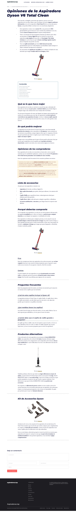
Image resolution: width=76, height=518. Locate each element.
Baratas (29, 486)
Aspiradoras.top (13, 504)
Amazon (40, 79)
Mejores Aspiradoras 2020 (38, 2)
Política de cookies (59, 508)
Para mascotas (31, 498)
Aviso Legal (48, 508)
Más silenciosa (31, 500)
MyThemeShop (24, 508)
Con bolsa (30, 490)
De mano (29, 494)
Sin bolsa (30, 488)
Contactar (53, 508)
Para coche (30, 496)
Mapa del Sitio (66, 508)
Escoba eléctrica (31, 492)
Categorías (27, 2)
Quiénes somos (49, 2)
